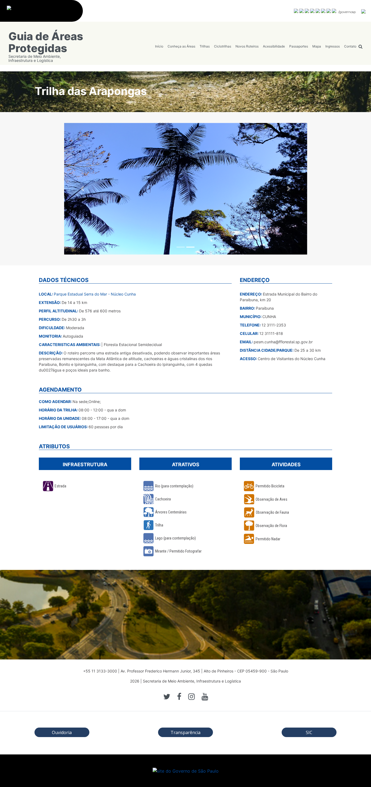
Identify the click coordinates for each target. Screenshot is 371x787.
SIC (309, 732)
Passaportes (298, 46)
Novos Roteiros (247, 46)
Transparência (185, 732)
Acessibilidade (274, 46)
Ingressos (332, 46)
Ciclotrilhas (222, 46)
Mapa (316, 46)
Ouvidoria (62, 732)
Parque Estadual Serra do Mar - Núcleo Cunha (95, 294)
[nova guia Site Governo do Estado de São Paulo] (44, 13)
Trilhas (205, 46)
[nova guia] (363, 11)
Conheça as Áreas (181, 46)
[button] (82, 189)
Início (159, 46)
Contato (350, 46)
